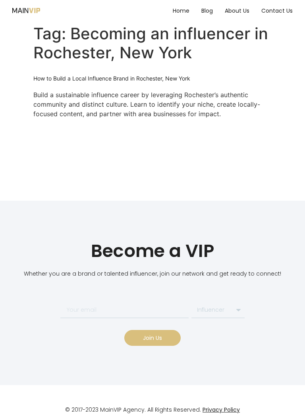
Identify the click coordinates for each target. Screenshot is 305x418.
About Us (237, 11)
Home (181, 11)
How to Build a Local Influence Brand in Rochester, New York (111, 78)
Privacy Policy (221, 410)
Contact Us (277, 11)
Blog (207, 11)
